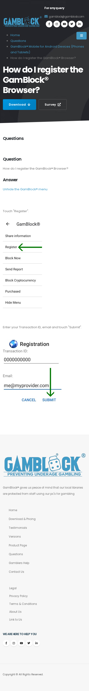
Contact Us (16, 572)
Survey (51, 104)
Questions (16, 554)
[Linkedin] (79, 24)
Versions (15, 537)
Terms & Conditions (23, 604)
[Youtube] (64, 24)
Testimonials (18, 528)
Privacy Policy (18, 596)
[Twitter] (72, 24)
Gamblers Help (19, 563)
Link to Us (15, 620)
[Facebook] (49, 24)
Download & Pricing (22, 519)
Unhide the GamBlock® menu (25, 189)
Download (18, 104)
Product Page (18, 545)
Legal (13, 588)
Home (13, 510)
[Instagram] (56, 24)
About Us (15, 612)
